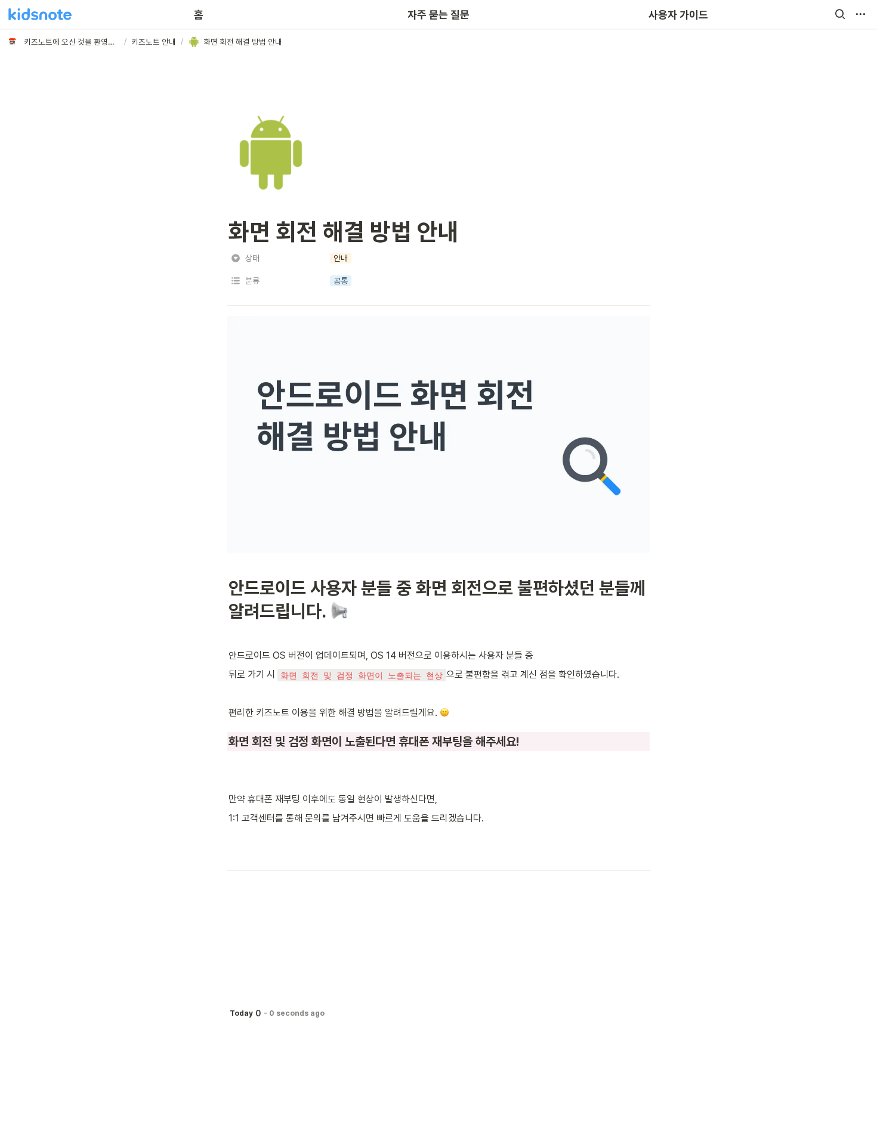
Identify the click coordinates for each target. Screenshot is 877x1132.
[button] (840, 14)
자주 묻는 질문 (438, 14)
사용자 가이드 (678, 14)
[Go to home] (40, 14)
